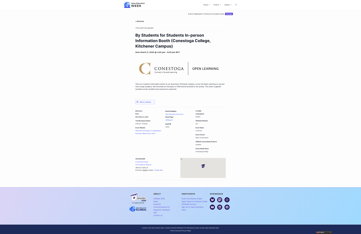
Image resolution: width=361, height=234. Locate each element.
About (205, 5)
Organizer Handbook (161, 210)
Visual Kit (157, 204)
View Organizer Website (143, 165)
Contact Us (157, 215)
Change (229, 14)
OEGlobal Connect (189, 204)
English (321, 232)
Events (216, 5)
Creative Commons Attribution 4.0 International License (182, 228)
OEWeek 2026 (159, 199)
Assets (227, 5)
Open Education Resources (174, 114)
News (155, 201)
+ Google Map (158, 170)
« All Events (139, 21)
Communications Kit (161, 207)
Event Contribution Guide (192, 199)
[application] (209, 5)
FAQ (155, 213)
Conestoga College (141, 162)
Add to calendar (145, 102)
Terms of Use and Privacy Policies (180, 230)
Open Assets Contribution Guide (194, 201)
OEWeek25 (169, 120)
